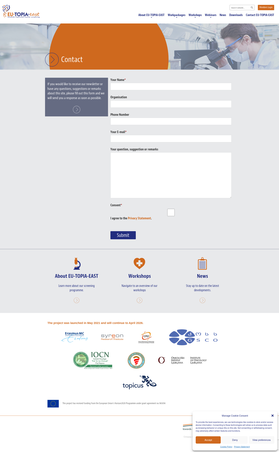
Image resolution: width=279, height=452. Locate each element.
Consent (116, 205)
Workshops (195, 15)
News (223, 15)
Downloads (236, 15)
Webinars (210, 15)
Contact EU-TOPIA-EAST (260, 15)
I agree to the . (131, 218)
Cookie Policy (226, 446)
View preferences (261, 439)
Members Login (266, 7)
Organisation (118, 97)
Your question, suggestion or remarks (134, 149)
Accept (208, 439)
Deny (235, 439)
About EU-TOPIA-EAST (151, 15)
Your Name (118, 80)
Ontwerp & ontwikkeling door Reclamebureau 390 (206, 436)
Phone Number (119, 115)
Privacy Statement (242, 446)
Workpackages (176, 15)
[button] (272, 415)
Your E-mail (118, 132)
